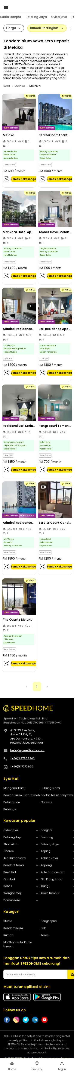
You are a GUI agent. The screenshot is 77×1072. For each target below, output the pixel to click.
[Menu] (6, 7)
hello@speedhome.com (27, 750)
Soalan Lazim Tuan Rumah (21, 795)
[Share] (6, 179)
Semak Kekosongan (24, 179)
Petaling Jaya (36, 17)
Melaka (20, 86)
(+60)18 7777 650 (21, 766)
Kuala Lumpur (10, 17)
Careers (46, 802)
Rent (6, 86)
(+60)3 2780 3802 (22, 758)
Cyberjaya (59, 17)
